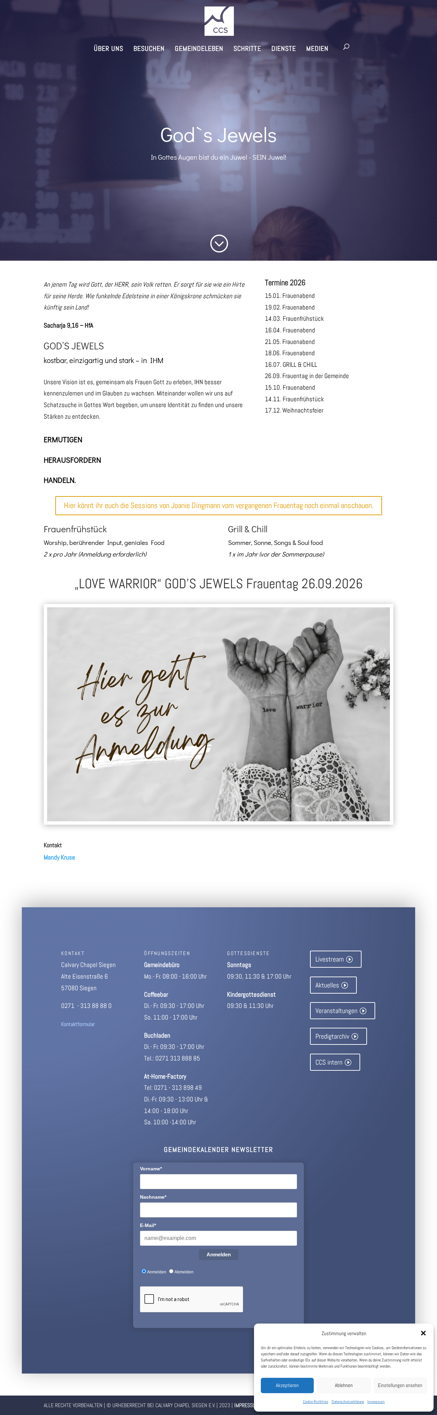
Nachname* (153, 1197)
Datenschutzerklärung (348, 1401)
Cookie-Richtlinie (315, 1401)
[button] (423, 1333)
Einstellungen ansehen (400, 1385)
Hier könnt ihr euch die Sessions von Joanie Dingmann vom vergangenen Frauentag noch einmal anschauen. (218, 505)
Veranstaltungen (336, 1010)
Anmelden (219, 1254)
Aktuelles (327, 985)
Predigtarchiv (332, 1036)
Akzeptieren (287, 1385)
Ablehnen (344, 1385)
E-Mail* (148, 1225)
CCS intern (328, 1062)
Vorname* (151, 1168)
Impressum (376, 1401)
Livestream (329, 959)
